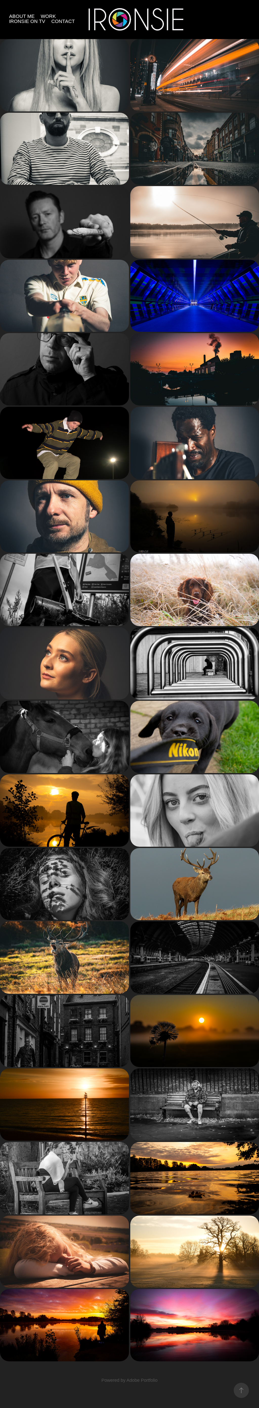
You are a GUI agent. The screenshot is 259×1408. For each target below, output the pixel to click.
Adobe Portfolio (142, 1380)
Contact (63, 21)
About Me (22, 16)
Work (48, 16)
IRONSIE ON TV (27, 21)
